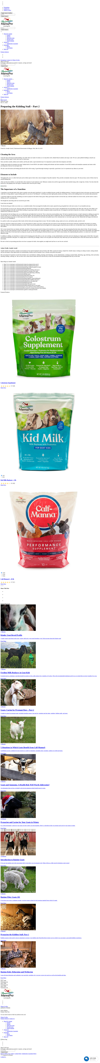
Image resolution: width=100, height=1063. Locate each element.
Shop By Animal (8, 33)
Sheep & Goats (10, 38)
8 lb (3, 477)
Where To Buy (16, 60)
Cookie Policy (18, 1053)
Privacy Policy (4, 1053)
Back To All (4, 99)
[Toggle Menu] (1, 31)
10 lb (4, 573)
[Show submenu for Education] (9, 90)
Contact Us (9, 60)
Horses (8, 36)
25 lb (4, 574)
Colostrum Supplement (8, 383)
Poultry (8, 35)
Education (6, 45)
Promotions (3, 60)
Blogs (8, 46)
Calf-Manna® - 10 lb (7, 579)
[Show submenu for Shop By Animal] (13, 79)
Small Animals (10, 40)
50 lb (4, 576)
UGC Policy (11, 1053)
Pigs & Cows (10, 39)
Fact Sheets (9, 48)
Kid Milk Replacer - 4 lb (8, 480)
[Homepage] (7, 26)
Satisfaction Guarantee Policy (29, 1053)
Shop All (6, 49)
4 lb (3, 475)
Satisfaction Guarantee (12, 43)
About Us (6, 42)
